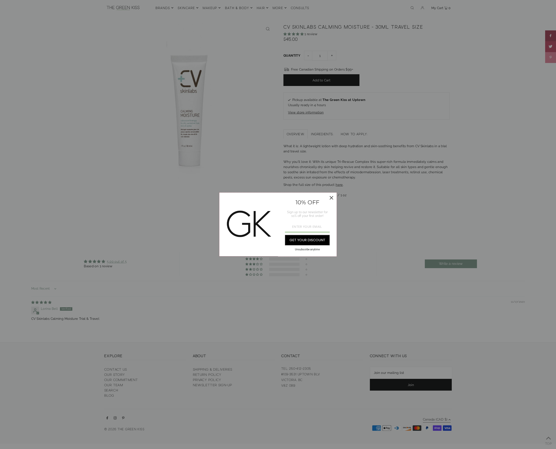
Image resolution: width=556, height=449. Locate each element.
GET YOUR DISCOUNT (307, 240)
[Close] (331, 198)
